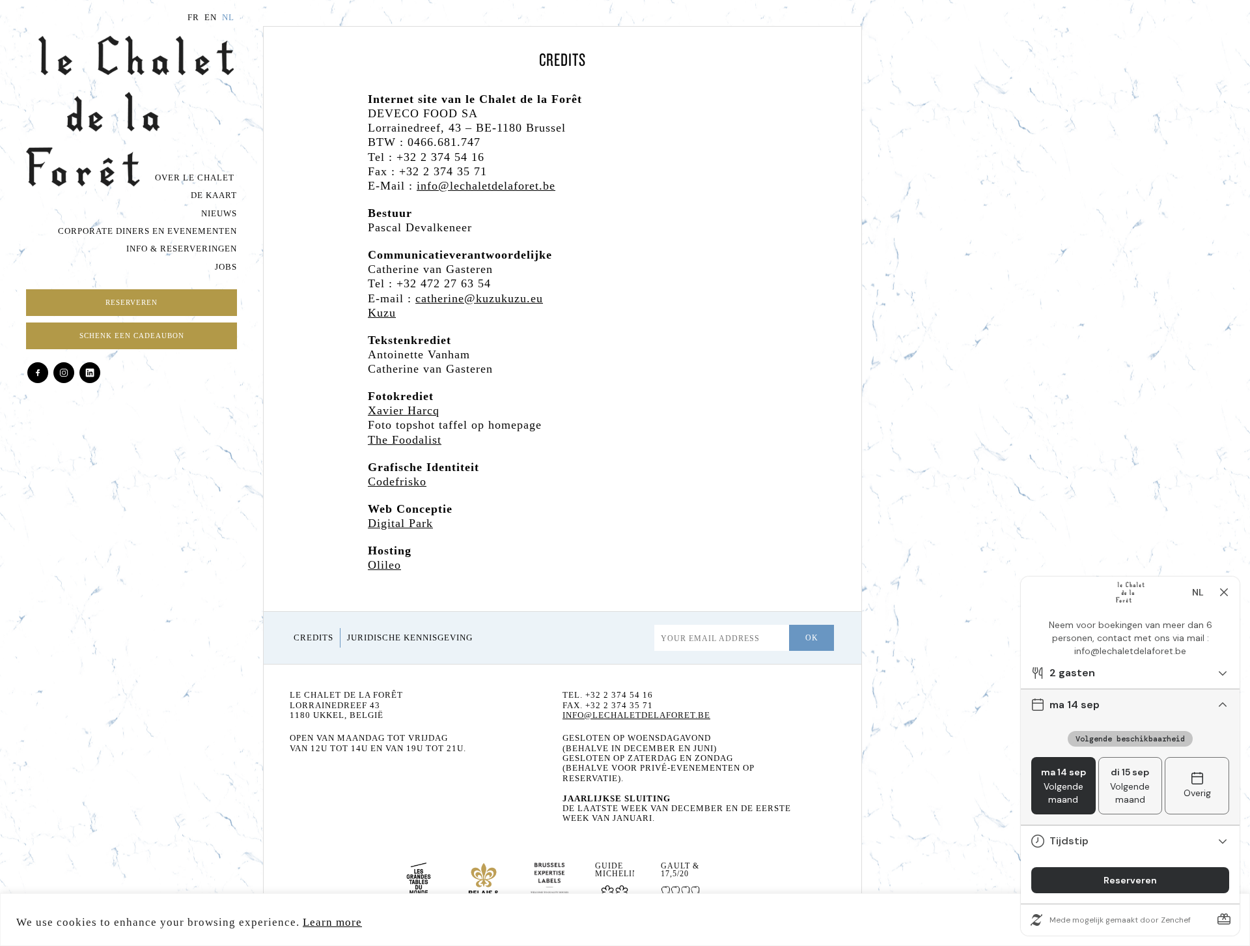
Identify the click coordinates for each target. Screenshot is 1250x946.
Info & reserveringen (181, 248)
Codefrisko (397, 481)
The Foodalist (404, 439)
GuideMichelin (614, 870)
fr (193, 17)
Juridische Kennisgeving (410, 637)
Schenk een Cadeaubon (131, 335)
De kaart (214, 195)
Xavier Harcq (403, 410)
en (210, 17)
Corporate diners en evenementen (147, 231)
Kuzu (382, 312)
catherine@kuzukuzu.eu (479, 298)
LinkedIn (89, 372)
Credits (313, 637)
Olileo (384, 564)
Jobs (226, 267)
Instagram (63, 372)
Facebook (37, 372)
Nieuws (219, 213)
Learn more (332, 922)
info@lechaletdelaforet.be (486, 185)
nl (228, 17)
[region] (625, 919)
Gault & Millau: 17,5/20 (680, 870)
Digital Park (400, 523)
